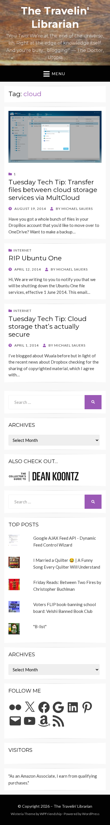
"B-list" (40, 626)
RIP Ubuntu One (35, 258)
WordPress (91, 814)
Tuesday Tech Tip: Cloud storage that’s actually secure (47, 326)
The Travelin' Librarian (73, 806)
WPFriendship (50, 814)
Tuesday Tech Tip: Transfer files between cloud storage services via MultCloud (52, 190)
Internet (23, 250)
